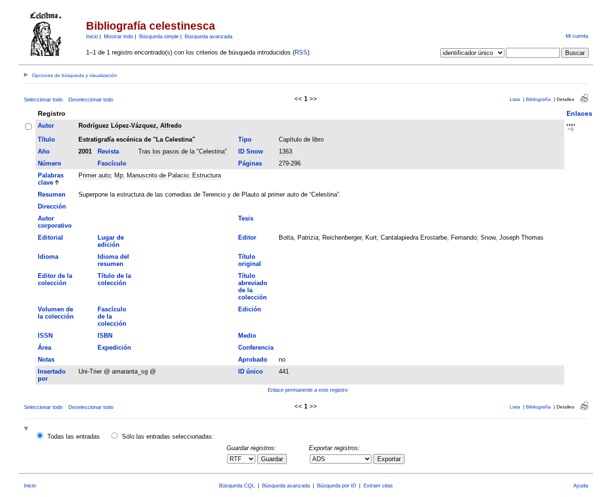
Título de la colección (114, 279)
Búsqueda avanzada (208, 36)
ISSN (45, 335)
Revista (108, 151)
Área (44, 347)
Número (49, 163)
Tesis (245, 218)
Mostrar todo (118, 36)
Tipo (244, 139)
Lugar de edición (111, 241)
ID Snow (250, 151)
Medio (247, 335)
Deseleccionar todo (90, 99)
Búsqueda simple (159, 36)
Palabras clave (51, 179)
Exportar (389, 459)
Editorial (50, 237)
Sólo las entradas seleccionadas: (168, 436)
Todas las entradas (73, 436)
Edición (249, 309)
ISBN (105, 335)
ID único (250, 371)
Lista (515, 99)
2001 (85, 151)
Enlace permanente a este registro (308, 390)
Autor (46, 125)
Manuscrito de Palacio (157, 175)
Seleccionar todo (43, 99)
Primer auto (94, 175)
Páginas (250, 163)
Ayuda (580, 485)
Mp (118, 175)
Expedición (114, 347)
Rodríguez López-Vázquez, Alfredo (130, 125)
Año (44, 151)
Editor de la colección (55, 279)
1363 (285, 151)
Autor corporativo (55, 222)
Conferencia (255, 347)
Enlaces (579, 113)
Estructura (206, 175)
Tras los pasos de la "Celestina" (182, 151)
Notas (46, 359)
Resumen (52, 194)
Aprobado (252, 359)
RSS (301, 52)
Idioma (48, 256)
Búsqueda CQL (237, 485)
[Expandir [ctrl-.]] (27, 429)
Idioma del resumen (113, 260)
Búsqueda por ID (336, 485)
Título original (249, 260)
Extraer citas (378, 485)
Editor (247, 237)
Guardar (272, 459)
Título (46, 139)
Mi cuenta (577, 36)
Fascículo (112, 163)
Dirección (52, 206)
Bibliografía (538, 99)
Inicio (92, 36)
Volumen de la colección (56, 313)
